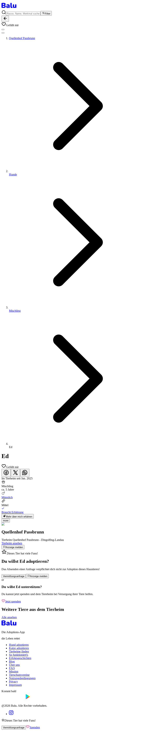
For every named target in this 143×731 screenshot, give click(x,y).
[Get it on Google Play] (36, 699)
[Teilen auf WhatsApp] (24, 473)
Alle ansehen (9, 617)
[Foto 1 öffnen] (2, 29)
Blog (12, 661)
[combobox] (23, 14)
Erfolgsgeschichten (20, 658)
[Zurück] (5, 19)
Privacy (13, 681)
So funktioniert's (18, 654)
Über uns (14, 664)
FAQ (12, 668)
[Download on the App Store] (12, 699)
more (5, 520)
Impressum (15, 684)
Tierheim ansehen (11, 543)
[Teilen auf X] (15, 473)
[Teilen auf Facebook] (6, 473)
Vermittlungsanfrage (13, 576)
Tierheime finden (19, 651)
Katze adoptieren (19, 648)
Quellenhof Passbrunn (22, 38)
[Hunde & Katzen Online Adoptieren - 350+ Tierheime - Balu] (8, 8)
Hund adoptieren (19, 644)
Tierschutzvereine (19, 674)
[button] (71, 24)
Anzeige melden (14, 547)
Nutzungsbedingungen (22, 678)
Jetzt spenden (13, 601)
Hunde (13, 174)
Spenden (35, 727)
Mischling (15, 310)
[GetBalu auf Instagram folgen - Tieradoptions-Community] (11, 713)
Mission (13, 671)
